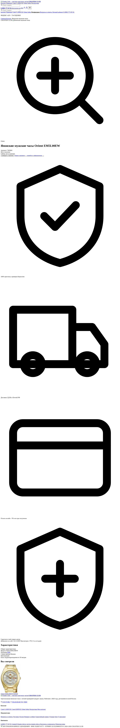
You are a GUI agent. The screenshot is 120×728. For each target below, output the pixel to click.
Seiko (29, 3)
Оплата (21, 717)
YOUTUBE (6, 702)
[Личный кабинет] (24, 8)
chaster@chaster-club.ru (19, 724)
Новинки (9, 3)
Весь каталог (42, 709)
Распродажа (35, 3)
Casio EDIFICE (16, 709)
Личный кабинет (57, 12)
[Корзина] (27, 8)
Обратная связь (60, 724)
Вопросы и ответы (46, 12)
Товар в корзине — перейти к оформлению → (29, 155)
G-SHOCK (19, 3)
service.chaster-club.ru (33, 724)
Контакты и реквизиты (47, 724)
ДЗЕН (25, 702)
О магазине (62, 717)
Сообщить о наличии (7, 155)
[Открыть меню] (30, 7)
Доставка (16, 717)
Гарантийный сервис (42, 717)
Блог (56, 717)
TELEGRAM (16, 702)
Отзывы (51, 717)
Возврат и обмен (29, 717)
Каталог (3, 3)
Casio (14, 3)
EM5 (8, 652)
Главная (3, 18)
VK (22, 702)
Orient (25, 3)
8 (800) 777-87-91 (68, 12)
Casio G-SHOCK (6, 709)
